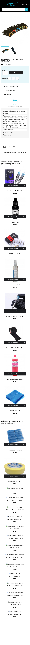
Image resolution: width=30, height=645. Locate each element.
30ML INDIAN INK (15, 222)
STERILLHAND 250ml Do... (15, 285)
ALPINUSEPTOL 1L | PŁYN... (15, 500)
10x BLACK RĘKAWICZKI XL (15, 538)
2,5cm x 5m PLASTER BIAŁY (15, 510)
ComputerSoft (21, 643)
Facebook (13, 627)
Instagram (17, 627)
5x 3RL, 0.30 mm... (15, 253)
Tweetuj (13, 78)
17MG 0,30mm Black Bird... (15, 316)
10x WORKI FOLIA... (15, 410)
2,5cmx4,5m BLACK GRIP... (15, 348)
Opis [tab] (14, 104)
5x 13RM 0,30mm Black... (15, 190)
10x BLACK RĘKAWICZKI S (15, 595)
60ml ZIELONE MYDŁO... (15, 605)
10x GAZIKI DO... (15, 529)
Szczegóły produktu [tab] (15, 106)
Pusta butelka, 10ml (15, 614)
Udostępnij (9, 78)
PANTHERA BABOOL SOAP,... (15, 379)
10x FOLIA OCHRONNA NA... (15, 557)
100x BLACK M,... (15, 548)
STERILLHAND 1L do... (15, 576)
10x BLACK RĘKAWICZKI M (15, 586)
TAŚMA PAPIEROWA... (15, 481)
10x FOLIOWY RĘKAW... (15, 450)
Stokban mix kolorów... (15, 567)
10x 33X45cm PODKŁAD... (15, 519)
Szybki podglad (24, 185)
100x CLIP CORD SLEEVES (15, 491)
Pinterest (17, 78)
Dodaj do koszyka (15, 73)
